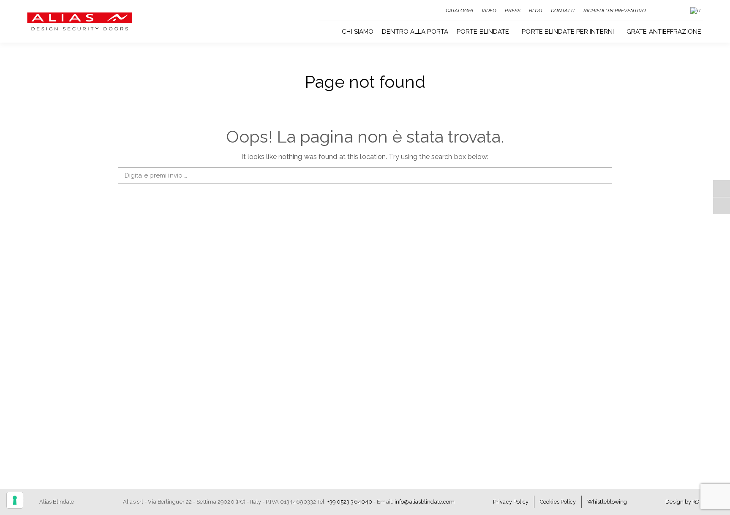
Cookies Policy (558, 502)
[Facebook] (721, 188)
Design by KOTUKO (689, 502)
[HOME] (330, 31)
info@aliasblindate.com (425, 502)
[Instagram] (721, 205)
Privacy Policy (510, 502)
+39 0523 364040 (350, 502)
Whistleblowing (607, 502)
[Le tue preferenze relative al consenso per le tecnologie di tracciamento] (15, 500)
